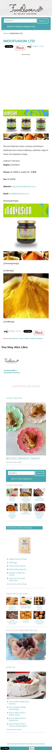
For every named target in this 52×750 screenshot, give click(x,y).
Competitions (38, 743)
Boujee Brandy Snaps (23, 458)
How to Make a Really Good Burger (17, 708)
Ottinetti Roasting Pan (17, 569)
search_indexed (37, 338)
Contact (11, 743)
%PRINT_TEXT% (38, 46)
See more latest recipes (13, 462)
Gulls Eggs (13, 562)
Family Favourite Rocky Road (39, 499)
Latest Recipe (14, 398)
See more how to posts (14, 729)
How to (10, 667)
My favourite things (19, 528)
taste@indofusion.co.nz (19, 193)
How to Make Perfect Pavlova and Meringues (18, 725)
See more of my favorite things (17, 584)
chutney (15, 338)
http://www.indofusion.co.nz (24, 186)
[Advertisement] (26, 82)
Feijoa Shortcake (25, 513)
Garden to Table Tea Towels (17, 574)
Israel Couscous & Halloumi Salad (26, 500)
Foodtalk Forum (23, 743)
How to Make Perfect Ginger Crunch (17, 713)
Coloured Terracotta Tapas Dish (17, 579)
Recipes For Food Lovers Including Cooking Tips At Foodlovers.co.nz (26, 7)
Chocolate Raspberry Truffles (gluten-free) (39, 515)
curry (21, 338)
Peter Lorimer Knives (17, 566)
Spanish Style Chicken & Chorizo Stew (12, 515)
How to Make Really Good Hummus (19, 702)
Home (5, 33)
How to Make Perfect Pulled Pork (17, 719)
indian (27, 338)
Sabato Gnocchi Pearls (18, 559)
